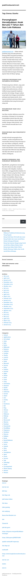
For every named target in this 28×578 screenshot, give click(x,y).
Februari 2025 (8, 298)
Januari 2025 (7, 300)
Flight (5, 373)
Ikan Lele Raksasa (10, 210)
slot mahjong (6, 511)
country (6, 357)
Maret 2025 (7, 296)
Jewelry (6, 399)
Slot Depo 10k (6, 495)
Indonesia (6, 391)
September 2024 (8, 308)
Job (4, 401)
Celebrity (6, 351)
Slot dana (5, 503)
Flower (5, 375)
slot (3, 519)
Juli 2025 (6, 288)
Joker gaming (6, 507)
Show (5, 450)
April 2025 (6, 294)
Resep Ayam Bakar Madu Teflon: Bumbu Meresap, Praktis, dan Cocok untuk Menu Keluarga (14, 249)
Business (6, 349)
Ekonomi (6, 363)
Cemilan (6, 353)
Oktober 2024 (7, 306)
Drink (5, 361)
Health (5, 387)
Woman (6, 470)
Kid (5, 406)
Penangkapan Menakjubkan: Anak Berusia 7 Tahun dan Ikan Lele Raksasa (12, 23)
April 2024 (6, 318)
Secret (5, 444)
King (5, 408)
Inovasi (6, 393)
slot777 (4, 483)
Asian (5, 341)
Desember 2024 (8, 302)
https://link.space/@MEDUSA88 (11, 537)
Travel (5, 464)
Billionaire (6, 347)
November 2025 (8, 284)
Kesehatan (7, 404)
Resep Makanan (8, 440)
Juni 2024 (6, 314)
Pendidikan (7, 428)
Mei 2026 (6, 276)
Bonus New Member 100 (9, 515)
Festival (6, 371)
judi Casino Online (7, 499)
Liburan (6, 410)
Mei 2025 (6, 292)
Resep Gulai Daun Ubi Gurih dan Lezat (14, 237)
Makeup (6, 416)
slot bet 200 (5, 560)
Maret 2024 (7, 320)
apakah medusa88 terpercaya (10, 541)
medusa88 (5, 549)
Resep (5, 438)
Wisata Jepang (8, 468)
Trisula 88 (5, 523)
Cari (3, 218)
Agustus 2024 (7, 310)
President (6, 432)
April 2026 (7, 278)
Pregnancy (7, 430)
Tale (5, 460)
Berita (10, 209)
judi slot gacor (6, 527)
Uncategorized (8, 466)
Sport (5, 454)
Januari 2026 (7, 280)
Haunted (6, 385)
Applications (7, 337)
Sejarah (6, 446)
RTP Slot (4, 491)
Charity (6, 355)
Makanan (6, 414)
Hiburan (6, 389)
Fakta (5, 367)
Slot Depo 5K (6, 545)
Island (5, 395)
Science (6, 442)
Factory (6, 365)
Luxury (6, 412)
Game (5, 379)
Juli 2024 (6, 312)
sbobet (4, 564)
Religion (6, 436)
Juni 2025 (6, 290)
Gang (5, 381)
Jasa (5, 397)
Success (6, 458)
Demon (6, 359)
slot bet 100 (5, 487)
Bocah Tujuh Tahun (17, 209)
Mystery (6, 422)
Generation (7, 383)
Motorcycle (7, 420)
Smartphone (7, 452)
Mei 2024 (6, 316)
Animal (6, 335)
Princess (6, 434)
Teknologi (6, 462)
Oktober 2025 (7, 286)
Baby (5, 343)
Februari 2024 (8, 322)
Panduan (6, 424)
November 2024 (8, 304)
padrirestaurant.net (10, 5)
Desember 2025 (8, 282)
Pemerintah (7, 426)
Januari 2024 (7, 324)
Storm (5, 456)
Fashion (6, 369)
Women (6, 472)
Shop (5, 448)
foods (5, 377)
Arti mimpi (7, 339)
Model (5, 418)
